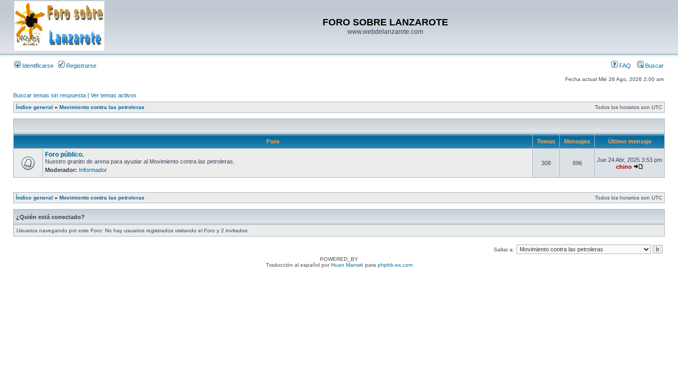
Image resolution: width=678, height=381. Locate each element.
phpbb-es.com (395, 265)
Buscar (654, 65)
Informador (93, 170)
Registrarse (80, 65)
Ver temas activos (114, 95)
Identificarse (37, 65)
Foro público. (64, 154)
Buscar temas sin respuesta (49, 95)
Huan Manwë (347, 265)
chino (624, 167)
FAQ (624, 65)
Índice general (34, 107)
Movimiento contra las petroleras (102, 107)
